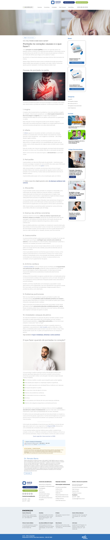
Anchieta (41, 512)
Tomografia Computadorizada (74, 105)
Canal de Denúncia (60, 500)
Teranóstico (42, 492)
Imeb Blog (71, 7)
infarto (26, 133)
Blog (27, 40)
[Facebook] (80, 7)
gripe (42, 165)
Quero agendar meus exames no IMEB (44, 436)
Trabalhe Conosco (76, 493)
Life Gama (74, 523)
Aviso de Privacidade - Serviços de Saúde (78, 485)
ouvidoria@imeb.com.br (78, 498)
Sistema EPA (75, 491)
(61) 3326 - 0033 (26, 499)
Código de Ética (60, 498)
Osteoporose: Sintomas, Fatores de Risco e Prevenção (76, 127)
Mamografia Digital (44, 495)
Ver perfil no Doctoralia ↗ (42, 444)
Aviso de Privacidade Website (79, 487)
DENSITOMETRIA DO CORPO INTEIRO (74, 59)
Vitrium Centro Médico (27, 523)
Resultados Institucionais (62, 496)
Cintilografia (42, 488)
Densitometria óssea (44, 494)
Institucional (59, 489)
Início (24, 40)
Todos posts (27, 473)
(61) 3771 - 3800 (26, 501)
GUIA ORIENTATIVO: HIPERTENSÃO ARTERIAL (76, 85)
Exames (40, 7)
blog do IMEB (51, 426)
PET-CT (41, 490)
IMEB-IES (58, 493)
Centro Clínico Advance (77, 512)
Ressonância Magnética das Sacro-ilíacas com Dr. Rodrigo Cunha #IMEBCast (76, 142)
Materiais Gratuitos (61, 481)
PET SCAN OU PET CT (73, 103)
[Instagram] (81, 7)
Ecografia (70, 99)
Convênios (46, 7)
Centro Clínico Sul (26, 512)
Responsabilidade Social (62, 494)
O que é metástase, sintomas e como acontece (46, 334)
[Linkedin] (83, 7)
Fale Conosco (62, 7)
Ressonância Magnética (45, 484)
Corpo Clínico (59, 491)
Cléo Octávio (59, 523)
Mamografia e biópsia (73, 101)
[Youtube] (85, 7)
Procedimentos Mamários (45, 497)
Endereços (27, 511)
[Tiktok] (87, 7)
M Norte (57, 512)
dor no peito (43, 327)
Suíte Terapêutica (72, 107)
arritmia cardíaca (29, 266)
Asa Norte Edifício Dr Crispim (46, 523)
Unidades (54, 7)
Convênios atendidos (61, 487)
